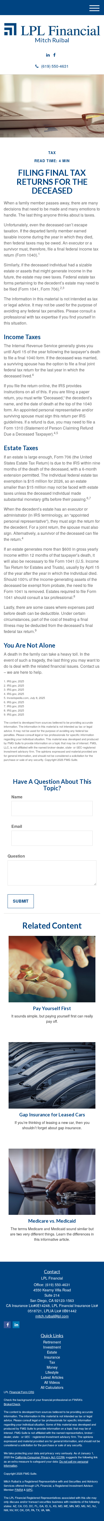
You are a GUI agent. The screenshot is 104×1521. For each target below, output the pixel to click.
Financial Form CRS (21, 1392)
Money (52, 1367)
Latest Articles (52, 1377)
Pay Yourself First (52, 1008)
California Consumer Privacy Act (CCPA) (40, 1457)
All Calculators (52, 1387)
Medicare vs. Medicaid (52, 1221)
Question (16, 856)
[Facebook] (54, 55)
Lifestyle (52, 1372)
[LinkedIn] (48, 55)
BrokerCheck (12, 1404)
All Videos (52, 1382)
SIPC (29, 1490)
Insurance (52, 1357)
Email (16, 826)
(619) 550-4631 (55, 66)
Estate (52, 1352)
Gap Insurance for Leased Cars (52, 1114)
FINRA (19, 1490)
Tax (52, 1362)
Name (16, 797)
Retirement (52, 1342)
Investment (52, 1347)
